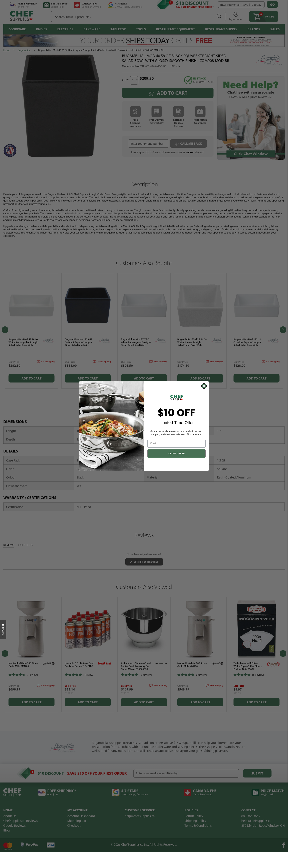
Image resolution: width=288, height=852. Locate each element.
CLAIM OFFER (176, 453)
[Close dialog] (204, 386)
